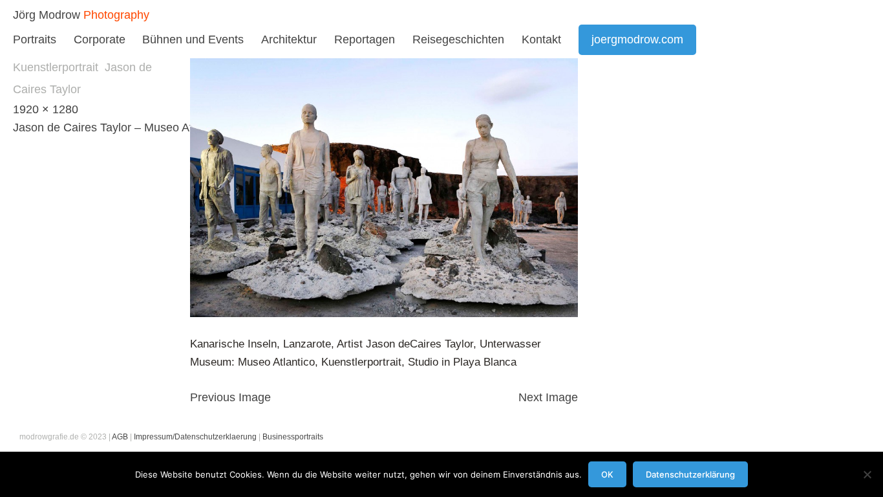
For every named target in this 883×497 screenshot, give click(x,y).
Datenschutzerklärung (690, 474)
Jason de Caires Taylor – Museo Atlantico (119, 127)
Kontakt (541, 39)
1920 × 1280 (45, 109)
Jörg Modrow (46, 14)
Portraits (34, 39)
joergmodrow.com (637, 39)
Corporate (99, 39)
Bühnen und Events (193, 39)
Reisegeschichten (458, 39)
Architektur (289, 39)
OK (607, 474)
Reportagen (364, 39)
